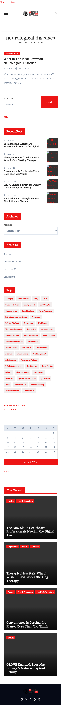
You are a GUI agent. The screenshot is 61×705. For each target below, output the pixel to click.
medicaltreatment (12, 335)
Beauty (11, 637)
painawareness (41, 348)
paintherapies (10, 360)
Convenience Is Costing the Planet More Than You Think (22, 172)
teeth (7, 384)
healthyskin (31, 329)
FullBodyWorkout (12, 323)
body (36, 299)
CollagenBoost (29, 305)
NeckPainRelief (11, 348)
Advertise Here (11, 269)
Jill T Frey (9, 68)
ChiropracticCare (12, 305)
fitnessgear (36, 317)
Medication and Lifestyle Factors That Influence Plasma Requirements (21, 201)
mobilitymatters (49, 335)
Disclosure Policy (12, 261)
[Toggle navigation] (6, 13)
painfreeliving (22, 354)
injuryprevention (47, 329)
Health (11, 501)
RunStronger (32, 366)
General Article (11, 53)
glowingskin (28, 323)
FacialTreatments (45, 311)
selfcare (8, 372)
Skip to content (8, 2)
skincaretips (38, 372)
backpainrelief (23, 299)
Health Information (45, 592)
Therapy (35, 546)
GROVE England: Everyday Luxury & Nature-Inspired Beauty (22, 186)
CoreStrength (45, 305)
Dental (11, 592)
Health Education (25, 501)
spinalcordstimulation (27, 378)
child (45, 299)
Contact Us (9, 276)
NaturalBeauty (33, 341)
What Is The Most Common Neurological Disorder (23, 61)
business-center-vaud (14, 404)
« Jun (6, 471)
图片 (6, 117)
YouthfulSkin (29, 390)
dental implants (28, 311)
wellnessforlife (20, 384)
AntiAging (9, 299)
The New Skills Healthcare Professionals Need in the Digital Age (21, 146)
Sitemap (8, 254)
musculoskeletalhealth (14, 341)
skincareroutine (22, 372)
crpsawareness (11, 311)
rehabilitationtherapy (13, 366)
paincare (8, 354)
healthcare (42, 323)
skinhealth (9, 378)
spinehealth (45, 378)
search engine (47, 366)
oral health (26, 348)
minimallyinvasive (31, 335)
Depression (13, 546)
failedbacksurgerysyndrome (16, 317)
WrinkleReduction (12, 390)
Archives (8, 224)
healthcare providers (13, 329)
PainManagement (39, 354)
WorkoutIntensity (37, 384)
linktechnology (11, 408)
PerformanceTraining (29, 360)
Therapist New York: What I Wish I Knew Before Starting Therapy (22, 159)
